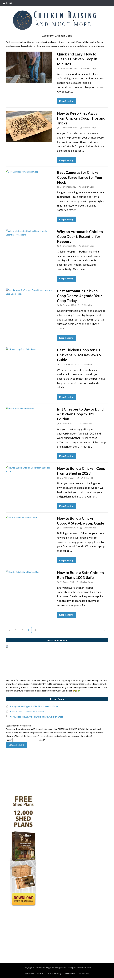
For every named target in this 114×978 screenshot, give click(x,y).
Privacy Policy (54, 973)
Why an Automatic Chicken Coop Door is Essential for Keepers (80, 236)
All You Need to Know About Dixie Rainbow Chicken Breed (36, 716)
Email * (42, 740)
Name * (9, 740)
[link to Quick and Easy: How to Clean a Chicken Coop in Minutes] (29, 67)
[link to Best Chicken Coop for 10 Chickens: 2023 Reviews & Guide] (29, 363)
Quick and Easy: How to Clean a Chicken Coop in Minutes (77, 59)
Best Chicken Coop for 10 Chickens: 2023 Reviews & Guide (79, 355)
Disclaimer (70, 973)
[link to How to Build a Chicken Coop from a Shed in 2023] (29, 481)
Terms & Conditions (34, 973)
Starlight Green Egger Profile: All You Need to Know (34, 706)
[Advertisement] (57, 771)
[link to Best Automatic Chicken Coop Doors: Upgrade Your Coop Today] (29, 304)
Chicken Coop (89, 68)
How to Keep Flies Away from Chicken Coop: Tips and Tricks (81, 118)
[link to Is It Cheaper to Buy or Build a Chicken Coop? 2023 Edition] (29, 422)
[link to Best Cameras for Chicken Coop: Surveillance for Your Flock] (29, 185)
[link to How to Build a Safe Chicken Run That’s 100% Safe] (29, 585)
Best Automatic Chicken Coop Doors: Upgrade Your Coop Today (79, 295)
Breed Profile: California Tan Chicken (27, 711)
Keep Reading (66, 101)
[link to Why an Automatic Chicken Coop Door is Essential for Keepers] (29, 244)
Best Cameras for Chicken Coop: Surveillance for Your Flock (80, 177)
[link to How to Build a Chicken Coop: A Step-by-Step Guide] (29, 531)
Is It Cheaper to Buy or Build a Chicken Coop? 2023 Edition (80, 414)
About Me (84, 973)
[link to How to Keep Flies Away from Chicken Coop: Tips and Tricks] (29, 126)
